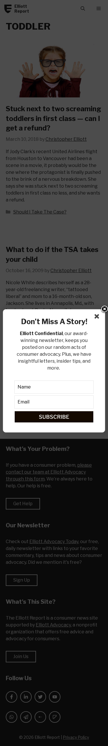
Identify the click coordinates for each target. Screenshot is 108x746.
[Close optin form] (97, 317)
